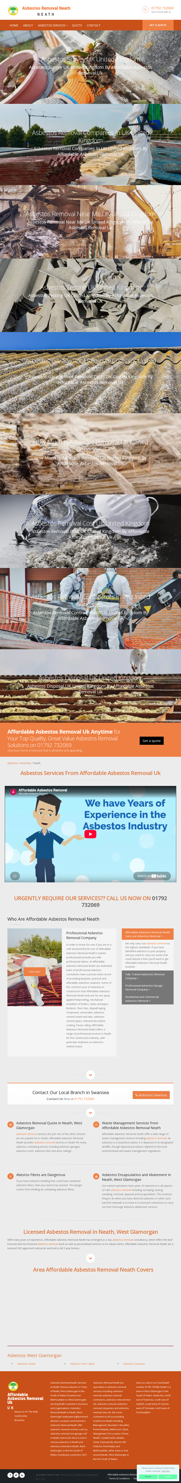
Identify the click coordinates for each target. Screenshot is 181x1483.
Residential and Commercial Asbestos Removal (142, 998)
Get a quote (158, 25)
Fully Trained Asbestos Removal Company (144, 976)
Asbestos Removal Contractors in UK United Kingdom (90, 600)
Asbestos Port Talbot (82, 1363)
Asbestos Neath (26, 1363)
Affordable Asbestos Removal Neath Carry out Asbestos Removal (147, 934)
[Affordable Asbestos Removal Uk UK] (13, 1385)
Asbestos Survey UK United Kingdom (90, 59)
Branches (19, 1420)
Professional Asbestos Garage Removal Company (144, 987)
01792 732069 (162, 8)
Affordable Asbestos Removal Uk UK (126, 1474)
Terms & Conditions (119, 1478)
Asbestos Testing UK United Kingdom (90, 287)
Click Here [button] (166, 1471)
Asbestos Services (51, 25)
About (28, 25)
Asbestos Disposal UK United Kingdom (91, 677)
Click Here (34, 971)
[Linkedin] (22, 1475)
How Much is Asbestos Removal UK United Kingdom (90, 445)
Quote (77, 25)
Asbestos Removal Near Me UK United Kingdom (90, 213)
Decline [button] (148, 1477)
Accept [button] (168, 1477)
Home (14, 25)
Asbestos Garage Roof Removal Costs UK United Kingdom (90, 364)
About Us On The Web (26, 1411)
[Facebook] (10, 1475)
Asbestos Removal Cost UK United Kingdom (90, 523)
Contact (94, 25)
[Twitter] (16, 1475)
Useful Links (20, 1415)
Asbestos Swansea (152, 1095)
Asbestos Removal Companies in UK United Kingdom (90, 136)
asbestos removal (156, 943)
